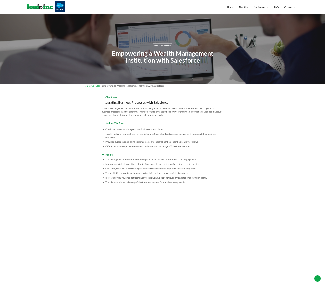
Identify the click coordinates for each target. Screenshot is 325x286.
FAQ (276, 7)
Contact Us (289, 7)
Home (230, 7)
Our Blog (95, 85)
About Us (243, 7)
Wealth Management (162, 45)
